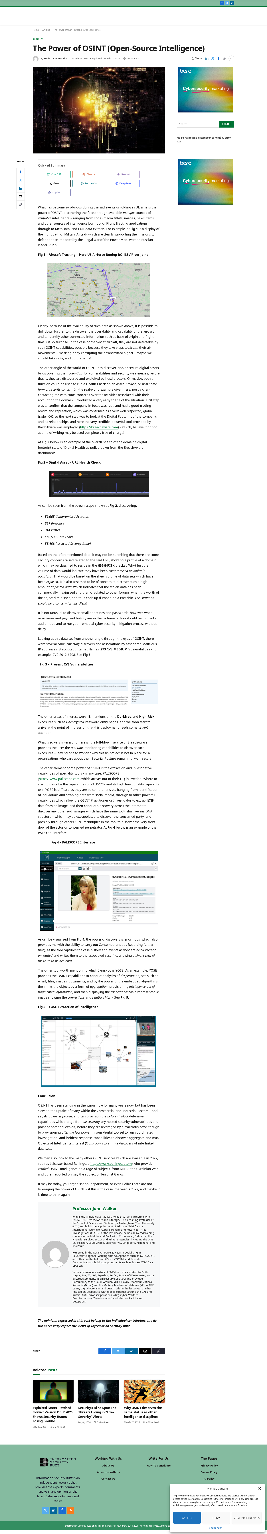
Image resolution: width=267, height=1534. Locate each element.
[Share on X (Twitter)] (212, 58)
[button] (260, 1488)
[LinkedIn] (20, 188)
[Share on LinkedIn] (207, 58)
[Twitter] (20, 180)
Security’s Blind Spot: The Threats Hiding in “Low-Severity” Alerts (97, 1412)
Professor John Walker (56, 58)
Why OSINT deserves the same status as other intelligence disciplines (143, 1412)
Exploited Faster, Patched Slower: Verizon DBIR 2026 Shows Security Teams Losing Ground (52, 1414)
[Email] (20, 196)
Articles (46, 29)
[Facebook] (20, 172)
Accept (187, 1518)
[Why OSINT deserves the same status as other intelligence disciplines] (144, 1391)
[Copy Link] (224, 58)
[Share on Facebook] (218, 58)
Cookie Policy (215, 1527)
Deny (216, 1518)
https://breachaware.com (99, 427)
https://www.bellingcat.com (111, 1163)
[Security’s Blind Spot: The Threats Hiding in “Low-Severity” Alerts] (98, 1391)
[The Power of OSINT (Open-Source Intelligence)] (99, 110)
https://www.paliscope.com (59, 779)
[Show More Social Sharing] (231, 58)
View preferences (247, 1518)
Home (36, 29)
